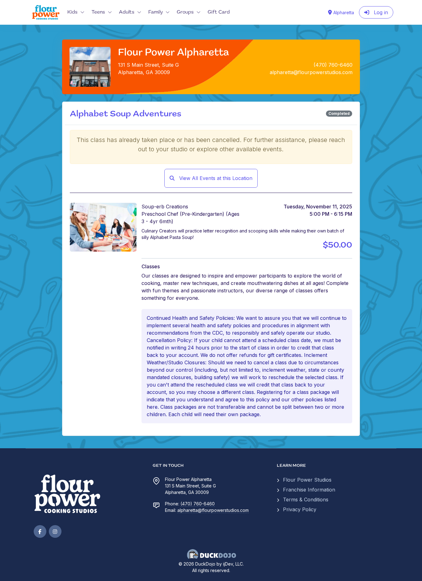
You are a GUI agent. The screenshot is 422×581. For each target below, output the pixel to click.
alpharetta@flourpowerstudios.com (213, 510)
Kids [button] (72, 12)
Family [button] (155, 12)
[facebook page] (40, 531)
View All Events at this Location (215, 178)
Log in (380, 12)
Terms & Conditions (305, 499)
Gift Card (219, 12)
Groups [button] (185, 12)
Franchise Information (309, 490)
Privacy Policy (299, 509)
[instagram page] (55, 531)
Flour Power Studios (307, 480)
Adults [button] (126, 12)
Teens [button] (98, 12)
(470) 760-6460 (197, 503)
